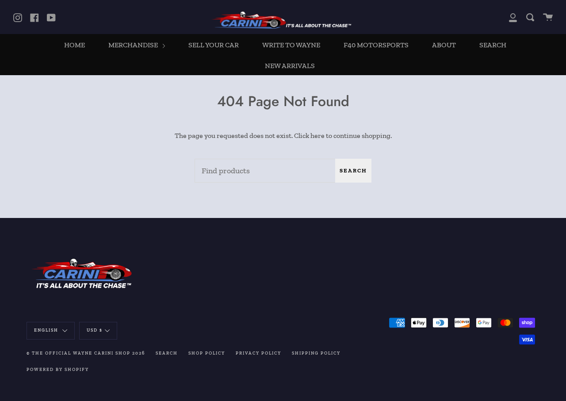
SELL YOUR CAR (213, 45)
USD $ (95, 330)
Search (353, 170)
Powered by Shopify (58, 369)
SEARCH (492, 45)
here (317, 135)
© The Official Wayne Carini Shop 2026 (86, 353)
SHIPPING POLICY (316, 353)
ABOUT (444, 45)
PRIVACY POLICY (258, 353)
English (47, 330)
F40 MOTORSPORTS (376, 45)
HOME (74, 45)
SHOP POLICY (206, 353)
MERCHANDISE (133, 45)
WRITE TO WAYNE (291, 45)
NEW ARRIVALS (290, 65)
